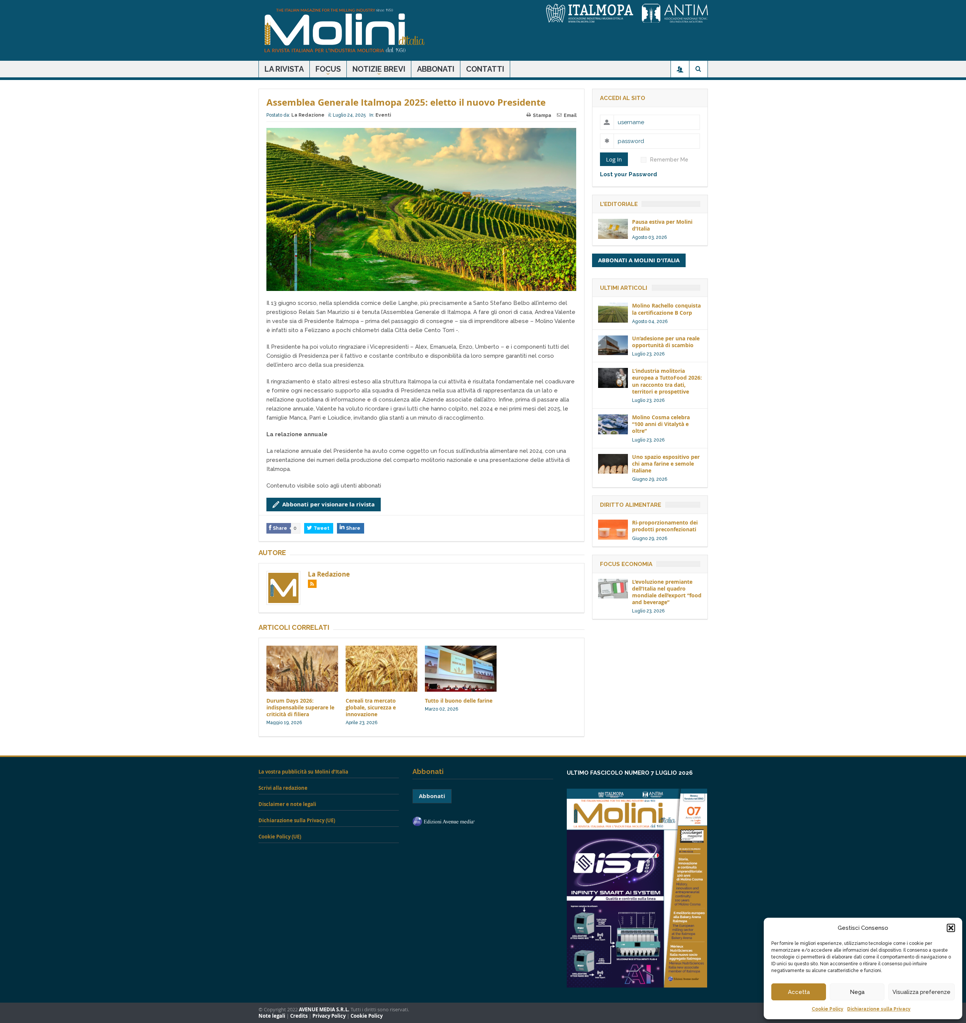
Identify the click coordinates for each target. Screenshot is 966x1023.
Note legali (271, 1016)
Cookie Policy (827, 1009)
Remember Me (669, 160)
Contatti (485, 69)
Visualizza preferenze (921, 992)
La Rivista (284, 69)
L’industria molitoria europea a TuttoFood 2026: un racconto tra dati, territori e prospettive (667, 381)
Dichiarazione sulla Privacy (879, 1009)
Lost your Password (628, 174)
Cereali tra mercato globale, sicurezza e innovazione (371, 707)
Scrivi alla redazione (283, 788)
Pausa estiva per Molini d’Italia (662, 225)
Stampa (542, 115)
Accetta (799, 992)
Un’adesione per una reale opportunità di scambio (666, 342)
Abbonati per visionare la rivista (328, 504)
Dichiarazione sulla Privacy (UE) (296, 820)
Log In (614, 159)
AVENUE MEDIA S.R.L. (324, 1009)
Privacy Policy (329, 1016)
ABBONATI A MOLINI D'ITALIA (639, 260)
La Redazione (308, 115)
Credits (299, 1016)
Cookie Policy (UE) (279, 836)
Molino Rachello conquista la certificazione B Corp (666, 309)
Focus (328, 69)
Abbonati (435, 69)
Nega (857, 992)
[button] (951, 928)
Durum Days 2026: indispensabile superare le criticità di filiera (300, 707)
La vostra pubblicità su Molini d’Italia (303, 771)
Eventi (383, 115)
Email (570, 115)
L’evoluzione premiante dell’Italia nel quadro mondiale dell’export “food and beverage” (666, 592)
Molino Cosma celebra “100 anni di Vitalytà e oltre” (661, 424)
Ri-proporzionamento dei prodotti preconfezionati (665, 526)
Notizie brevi (378, 69)
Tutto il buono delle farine (458, 700)
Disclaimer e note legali (287, 804)
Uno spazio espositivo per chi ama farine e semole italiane (666, 463)
